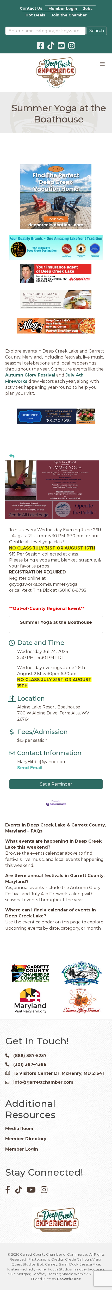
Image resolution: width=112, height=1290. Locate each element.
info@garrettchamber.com (43, 1082)
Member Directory (25, 1138)
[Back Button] (11, 456)
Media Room (19, 1128)
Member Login (62, 8)
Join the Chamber (69, 15)
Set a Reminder (56, 784)
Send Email (29, 767)
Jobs (87, 8)
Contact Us (31, 8)
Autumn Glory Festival (30, 375)
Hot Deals (35, 15)
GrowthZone (69, 1279)
